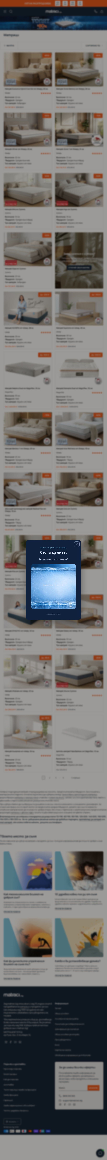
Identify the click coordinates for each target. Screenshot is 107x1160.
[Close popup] (77, 544)
